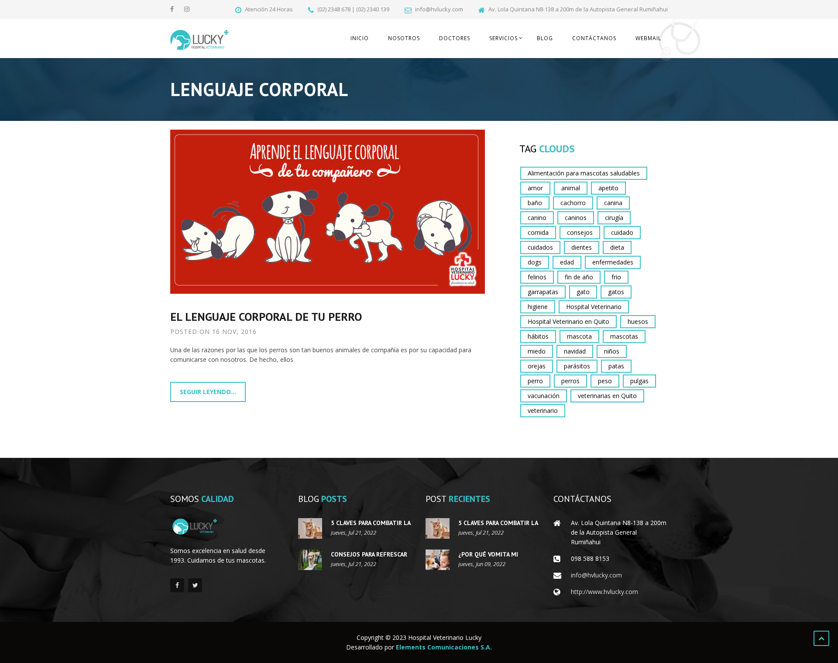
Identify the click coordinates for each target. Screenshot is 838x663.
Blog (545, 38)
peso (605, 381)
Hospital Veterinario (594, 306)
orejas (537, 366)
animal (570, 188)
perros (570, 381)
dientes (581, 247)
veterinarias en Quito (607, 396)
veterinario (543, 410)
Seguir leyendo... (208, 392)
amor (535, 188)
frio (616, 277)
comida (538, 232)
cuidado (622, 232)
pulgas (639, 381)
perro (535, 381)
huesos (638, 321)
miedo (537, 351)
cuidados (540, 247)
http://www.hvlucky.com (604, 591)
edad (567, 262)
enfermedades (612, 262)
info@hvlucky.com (596, 575)
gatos (616, 292)
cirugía (614, 217)
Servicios (503, 38)
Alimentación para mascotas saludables (584, 173)
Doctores (454, 38)
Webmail (648, 38)
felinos (537, 277)
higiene (538, 306)
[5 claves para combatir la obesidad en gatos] (310, 528)
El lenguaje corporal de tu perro (266, 316)
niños (611, 351)
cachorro (573, 203)
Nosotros (404, 38)
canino (537, 217)
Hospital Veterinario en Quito (568, 321)
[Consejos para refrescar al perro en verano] (310, 560)
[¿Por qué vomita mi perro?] (438, 560)
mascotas (624, 336)
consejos (580, 232)
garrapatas (543, 292)
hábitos (538, 336)
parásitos (577, 366)
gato (583, 292)
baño (535, 203)
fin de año (579, 277)
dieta (617, 247)
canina (613, 203)
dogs (535, 262)
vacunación (544, 396)
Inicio (359, 38)
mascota (579, 336)
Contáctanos (594, 38)
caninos (576, 217)
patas (616, 366)
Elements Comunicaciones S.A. (444, 647)
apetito (608, 188)
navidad (575, 351)
